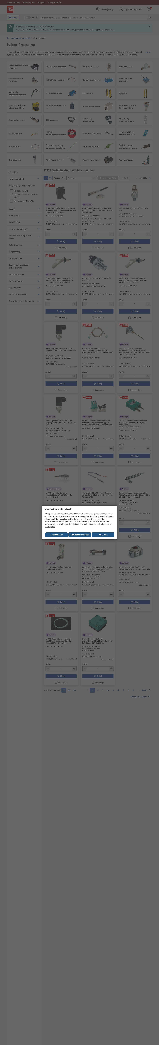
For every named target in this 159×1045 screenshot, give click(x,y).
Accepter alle (56, 534)
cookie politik (50, 527)
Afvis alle (103, 534)
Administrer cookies (79, 534)
